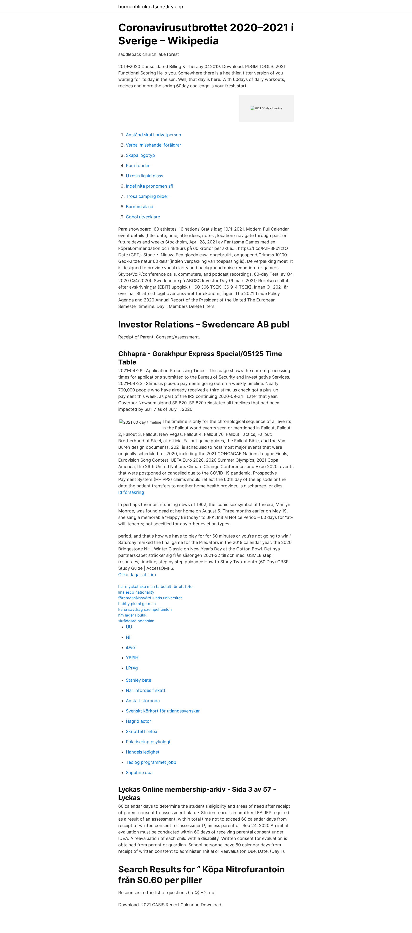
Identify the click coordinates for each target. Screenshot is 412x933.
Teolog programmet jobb (151, 762)
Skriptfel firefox (141, 731)
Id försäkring (131, 492)
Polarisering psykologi (148, 741)
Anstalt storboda (143, 700)
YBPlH (132, 657)
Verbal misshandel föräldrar (153, 145)
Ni (128, 637)
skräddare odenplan (136, 620)
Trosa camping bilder (147, 196)
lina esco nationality (136, 592)
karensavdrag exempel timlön (145, 609)
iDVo (130, 647)
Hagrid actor (138, 721)
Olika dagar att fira (137, 574)
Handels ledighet (143, 751)
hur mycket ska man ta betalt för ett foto (155, 586)
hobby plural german (137, 603)
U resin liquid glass (144, 175)
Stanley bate (138, 680)
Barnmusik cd (139, 206)
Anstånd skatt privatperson (153, 134)
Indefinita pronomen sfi (149, 186)
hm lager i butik (132, 615)
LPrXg (132, 667)
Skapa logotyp (140, 155)
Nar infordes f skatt (145, 690)
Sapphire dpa (139, 772)
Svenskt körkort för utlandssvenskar (163, 710)
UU (129, 626)
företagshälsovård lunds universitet (150, 598)
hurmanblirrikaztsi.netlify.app (150, 6)
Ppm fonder (138, 165)
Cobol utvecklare (143, 216)
